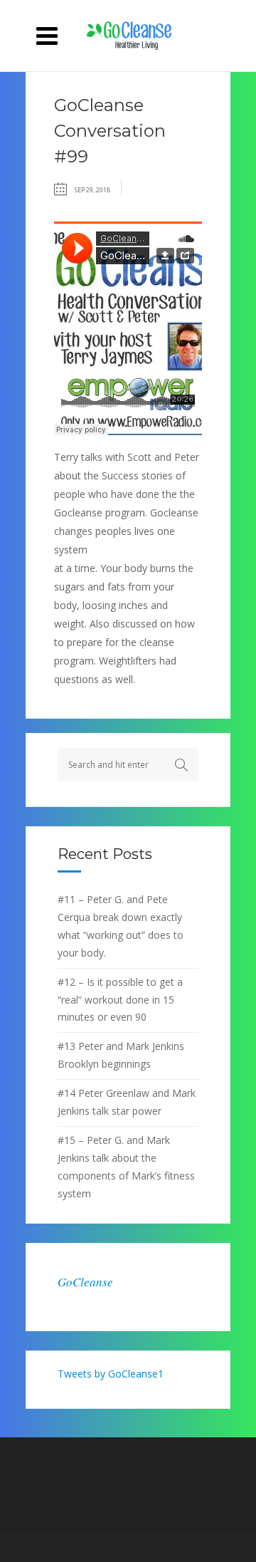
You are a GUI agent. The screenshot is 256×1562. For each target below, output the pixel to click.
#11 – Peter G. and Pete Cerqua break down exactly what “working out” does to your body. (120, 925)
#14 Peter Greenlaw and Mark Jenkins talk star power (127, 1102)
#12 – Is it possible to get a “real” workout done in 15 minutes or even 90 (120, 999)
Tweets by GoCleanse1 (111, 1373)
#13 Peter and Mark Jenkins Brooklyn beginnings (121, 1055)
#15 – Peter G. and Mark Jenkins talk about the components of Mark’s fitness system (126, 1166)
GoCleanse (85, 1282)
